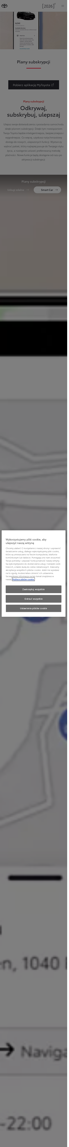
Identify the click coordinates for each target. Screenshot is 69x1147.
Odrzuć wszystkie (33, 598)
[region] (34, 573)
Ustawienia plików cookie (33, 608)
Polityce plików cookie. (23, 579)
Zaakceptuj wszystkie (33, 589)
